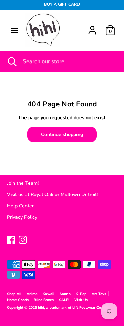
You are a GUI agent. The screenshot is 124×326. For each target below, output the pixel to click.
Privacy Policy (22, 217)
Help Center (20, 206)
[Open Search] (11, 61)
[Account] (92, 27)
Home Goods (18, 299)
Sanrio (65, 293)
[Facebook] (11, 239)
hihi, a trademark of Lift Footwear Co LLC (74, 307)
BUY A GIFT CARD (62, 4)
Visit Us (81, 299)
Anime (32, 293)
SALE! (64, 299)
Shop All (14, 293)
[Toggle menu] (14, 30)
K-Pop (81, 293)
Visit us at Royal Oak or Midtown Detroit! (52, 194)
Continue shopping (62, 134)
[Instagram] (23, 239)
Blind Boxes (44, 299)
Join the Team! (23, 183)
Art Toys (99, 293)
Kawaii (48, 293)
